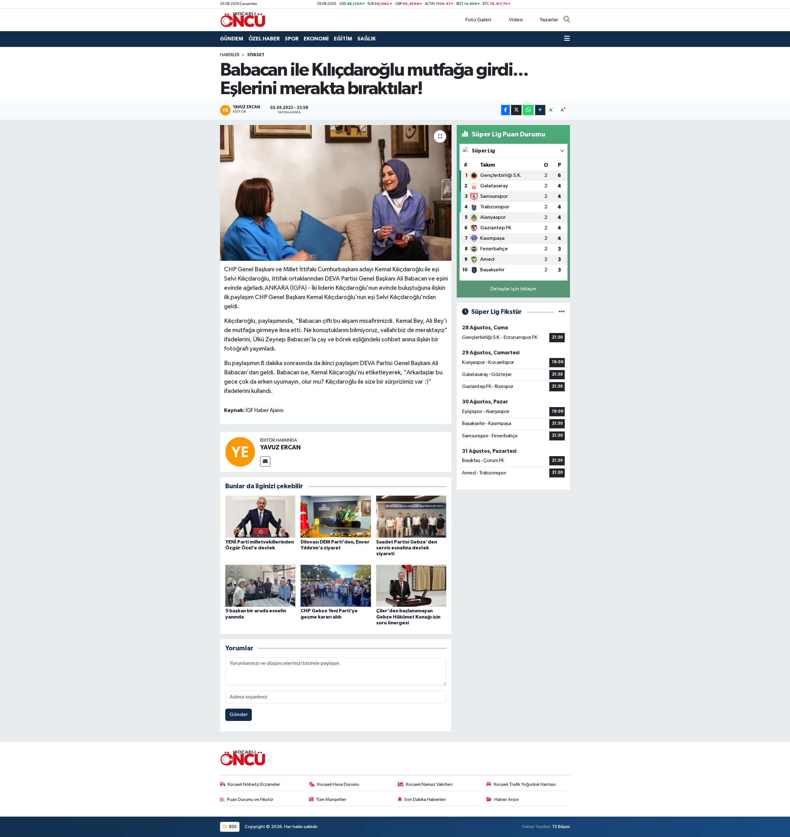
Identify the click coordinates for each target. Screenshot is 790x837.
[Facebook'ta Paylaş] (505, 110)
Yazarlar (549, 20)
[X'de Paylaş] (516, 110)
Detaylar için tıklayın (513, 289)
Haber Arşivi (506, 799)
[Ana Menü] (567, 39)
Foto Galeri (478, 20)
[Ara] (566, 20)
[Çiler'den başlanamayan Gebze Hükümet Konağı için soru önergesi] (411, 585)
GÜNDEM (231, 38)
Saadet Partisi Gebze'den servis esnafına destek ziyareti (406, 547)
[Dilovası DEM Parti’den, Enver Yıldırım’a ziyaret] (336, 516)
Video (516, 20)
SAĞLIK (366, 38)
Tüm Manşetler (331, 799)
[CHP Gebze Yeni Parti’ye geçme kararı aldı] (336, 585)
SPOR (291, 38)
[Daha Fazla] (540, 110)
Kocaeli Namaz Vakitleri (429, 784)
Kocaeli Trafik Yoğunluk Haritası (525, 784)
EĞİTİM (343, 38)
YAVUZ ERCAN (280, 447)
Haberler (229, 55)
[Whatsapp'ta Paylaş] (528, 110)
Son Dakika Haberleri (425, 799)
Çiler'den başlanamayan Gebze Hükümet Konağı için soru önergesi (408, 616)
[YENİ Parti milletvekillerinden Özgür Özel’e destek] (260, 516)
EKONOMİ (316, 38)
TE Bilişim (561, 826)
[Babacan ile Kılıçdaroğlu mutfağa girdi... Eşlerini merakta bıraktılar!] (336, 193)
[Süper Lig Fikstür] (562, 311)
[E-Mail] (265, 461)
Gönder (239, 714)
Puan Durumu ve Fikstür (250, 799)
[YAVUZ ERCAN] (240, 451)
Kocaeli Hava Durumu (338, 784)
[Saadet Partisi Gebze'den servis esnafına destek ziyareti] (411, 516)
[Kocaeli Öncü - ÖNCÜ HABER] (243, 20)
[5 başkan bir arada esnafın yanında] (260, 585)
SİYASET (255, 55)
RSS (232, 826)
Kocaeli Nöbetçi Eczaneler (254, 784)
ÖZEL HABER (264, 38)
